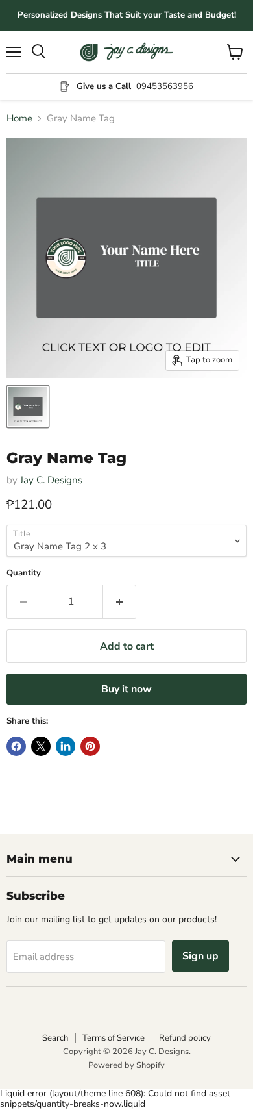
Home (19, 118)
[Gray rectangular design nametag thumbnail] (28, 406)
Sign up (200, 956)
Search (55, 1038)
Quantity (23, 573)
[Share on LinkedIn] (65, 746)
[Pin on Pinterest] (90, 746)
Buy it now (126, 689)
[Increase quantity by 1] (119, 601)
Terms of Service (113, 1038)
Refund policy (185, 1038)
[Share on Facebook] (16, 746)
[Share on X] (41, 746)
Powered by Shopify (126, 1065)
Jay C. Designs (51, 479)
